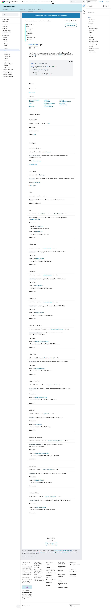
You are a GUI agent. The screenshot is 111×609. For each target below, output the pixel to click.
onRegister (62, 103)
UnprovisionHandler (51, 496)
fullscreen (106, 6)
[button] (10, 27)
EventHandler (58, 213)
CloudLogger (42, 174)
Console (101, 2)
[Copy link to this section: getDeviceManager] (42, 148)
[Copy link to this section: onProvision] (37, 354)
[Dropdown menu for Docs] (56, 2)
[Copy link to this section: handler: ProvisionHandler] (45, 368)
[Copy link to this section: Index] (34, 84)
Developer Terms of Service (62, 584)
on (29, 105)
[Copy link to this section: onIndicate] (37, 299)
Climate (48, 567)
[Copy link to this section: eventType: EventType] (44, 226)
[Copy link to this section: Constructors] (37, 89)
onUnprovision (63, 105)
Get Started (5, 9)
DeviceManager (47, 151)
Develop (24, 1)
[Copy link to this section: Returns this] (37, 237)
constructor (32, 92)
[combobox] (77, 1)
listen (30, 103)
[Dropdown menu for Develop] (25, 9)
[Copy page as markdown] (34, 48)
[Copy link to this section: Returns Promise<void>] (42, 203)
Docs (52, 1)
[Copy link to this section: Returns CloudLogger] (41, 182)
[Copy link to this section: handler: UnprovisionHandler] (47, 507)
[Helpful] (73, 21)
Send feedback (71, 25)
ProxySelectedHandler (52, 384)
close (108, 6)
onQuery (61, 100)
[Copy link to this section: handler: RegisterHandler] (45, 480)
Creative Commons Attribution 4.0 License (63, 550)
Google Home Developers (30, 20)
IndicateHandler (48, 302)
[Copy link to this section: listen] (33, 192)
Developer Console (75, 564)
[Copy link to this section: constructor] (38, 120)
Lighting (48, 564)
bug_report (104, 6)
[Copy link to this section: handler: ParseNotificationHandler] (49, 341)
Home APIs (37, 567)
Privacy (28, 605)
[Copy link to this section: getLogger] (37, 171)
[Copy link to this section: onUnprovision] (39, 493)
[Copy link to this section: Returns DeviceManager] (43, 161)
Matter (24, 564)
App (35, 55)
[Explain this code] (69, 61)
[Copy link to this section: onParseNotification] (43, 326)
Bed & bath (48, 582)
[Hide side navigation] (18, 606)
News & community (43, 1)
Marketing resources (60, 571)
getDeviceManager (34, 100)
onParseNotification (49, 103)
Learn (12, 9)
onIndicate (47, 101)
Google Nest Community (73, 575)
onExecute (31, 106)
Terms (23, 605)
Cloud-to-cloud (8, 6)
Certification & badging (61, 567)
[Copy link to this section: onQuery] (36, 410)
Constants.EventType (34, 219)
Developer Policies (63, 587)
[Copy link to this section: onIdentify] (37, 271)
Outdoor (48, 585)
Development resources (61, 575)
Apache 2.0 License (40, 552)
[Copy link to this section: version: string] (39, 131)
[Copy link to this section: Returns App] (37, 134)
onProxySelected (48, 106)
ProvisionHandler (49, 357)
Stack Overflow (74, 571)
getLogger (31, 101)
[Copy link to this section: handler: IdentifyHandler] (44, 286)
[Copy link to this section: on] (32, 210)
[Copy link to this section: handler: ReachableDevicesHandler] (50, 453)
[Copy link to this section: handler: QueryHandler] (43, 424)
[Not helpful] (76, 21)
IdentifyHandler (48, 275)
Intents (61, 55)
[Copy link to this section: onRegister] (37, 466)
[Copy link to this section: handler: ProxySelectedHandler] (48, 397)
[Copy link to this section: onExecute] (37, 245)
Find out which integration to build (27, 591)
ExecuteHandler (47, 248)
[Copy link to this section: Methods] (35, 97)
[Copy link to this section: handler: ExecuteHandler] (45, 259)
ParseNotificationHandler (56, 329)
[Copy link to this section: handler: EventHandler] (43, 232)
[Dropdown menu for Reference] (35, 9)
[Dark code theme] (72, 61)
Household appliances (49, 576)
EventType (43, 213)
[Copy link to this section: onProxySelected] (41, 381)
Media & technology (51, 573)
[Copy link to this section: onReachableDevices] (43, 437)
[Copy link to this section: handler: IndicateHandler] (45, 313)
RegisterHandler (48, 469)
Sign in (107, 1)
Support (40, 9)
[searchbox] (10, 14)
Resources (32, 1)
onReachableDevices (65, 101)
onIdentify (47, 100)
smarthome (33, 44)
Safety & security (50, 570)
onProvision (47, 105)
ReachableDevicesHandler (55, 440)
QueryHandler (45, 413)
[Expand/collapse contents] (33, 24)
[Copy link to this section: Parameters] (36, 128)
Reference (30, 9)
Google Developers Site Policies (60, 552)
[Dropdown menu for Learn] (15, 9)
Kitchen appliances (51, 579)
